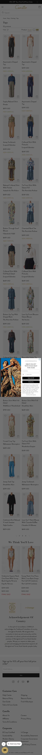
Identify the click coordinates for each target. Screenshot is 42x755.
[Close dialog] (40, 359)
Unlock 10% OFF (31, 378)
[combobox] (24, 374)
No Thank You (31, 381)
